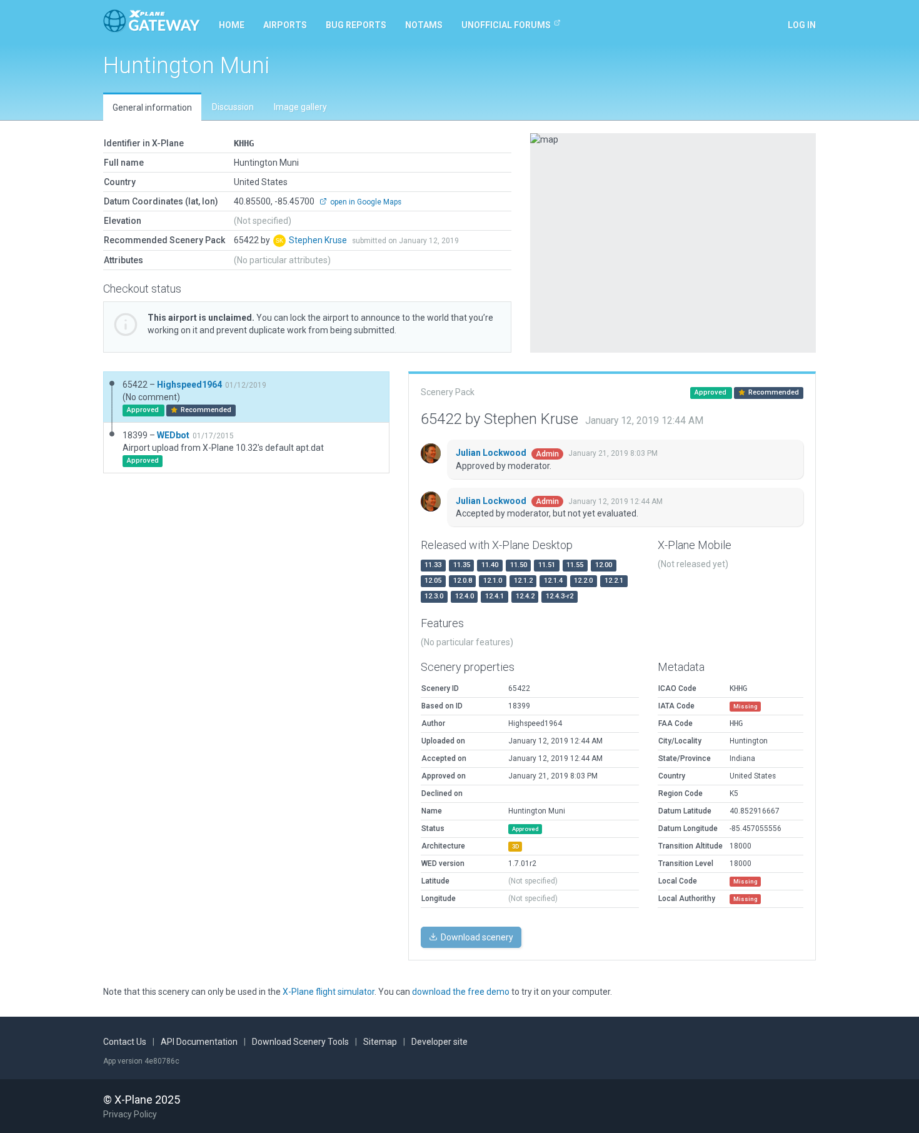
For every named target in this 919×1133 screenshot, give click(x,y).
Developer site (439, 1042)
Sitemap (380, 1042)
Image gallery (300, 107)
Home (231, 25)
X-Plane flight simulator (328, 992)
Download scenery (476, 937)
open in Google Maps (364, 202)
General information (152, 108)
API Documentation (199, 1042)
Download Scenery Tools (300, 1042)
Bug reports (356, 25)
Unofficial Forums (506, 25)
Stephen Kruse (319, 240)
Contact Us (124, 1042)
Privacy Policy (130, 1114)
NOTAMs (424, 25)
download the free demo (461, 992)
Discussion (233, 107)
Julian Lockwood (492, 453)
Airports (285, 25)
